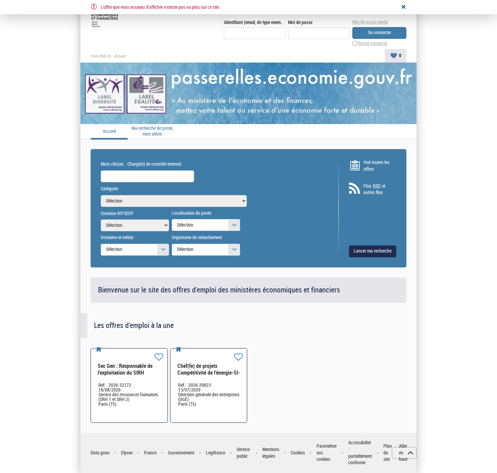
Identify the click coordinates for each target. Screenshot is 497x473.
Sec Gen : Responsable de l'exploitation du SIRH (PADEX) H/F (125, 373)
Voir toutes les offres (376, 166)
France (150, 453)
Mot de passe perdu (370, 22)
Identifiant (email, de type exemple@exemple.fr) (254, 22)
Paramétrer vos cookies (326, 452)
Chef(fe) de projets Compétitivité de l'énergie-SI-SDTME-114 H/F (209, 373)
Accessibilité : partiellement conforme (360, 453)
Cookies (298, 453)
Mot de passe (300, 22)
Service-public (244, 453)
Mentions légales (270, 453)
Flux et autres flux (374, 189)
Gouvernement (181, 453)
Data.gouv (100, 453)
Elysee (127, 453)
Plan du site (387, 452)
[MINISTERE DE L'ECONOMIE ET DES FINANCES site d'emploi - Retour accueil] (106, 17)
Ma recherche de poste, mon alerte (152, 131)
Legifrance (215, 453)
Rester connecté (372, 43)
